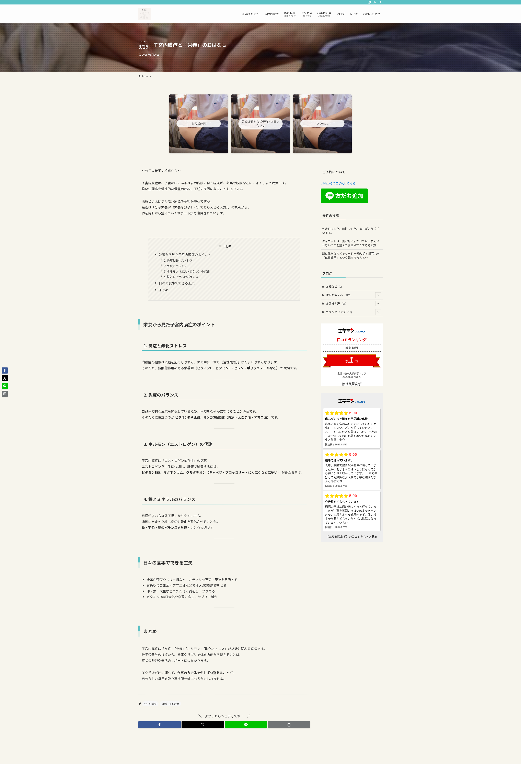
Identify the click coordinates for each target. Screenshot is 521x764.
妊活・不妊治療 (170, 703)
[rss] (374, 2)
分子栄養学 (150, 703)
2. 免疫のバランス (175, 266)
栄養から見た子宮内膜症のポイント (185, 254)
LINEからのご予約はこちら (338, 183)
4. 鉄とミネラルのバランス (181, 276)
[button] (159, 724)
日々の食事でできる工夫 (177, 283)
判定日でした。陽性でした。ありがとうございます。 (350, 231)
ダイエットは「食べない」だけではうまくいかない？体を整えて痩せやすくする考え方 (350, 243)
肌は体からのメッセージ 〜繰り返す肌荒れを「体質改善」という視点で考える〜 (351, 255)
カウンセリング (339, 312)
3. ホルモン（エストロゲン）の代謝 (187, 271)
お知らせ (334, 286)
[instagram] (369, 2)
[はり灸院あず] (144, 14)
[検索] (380, 2)
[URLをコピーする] (289, 724)
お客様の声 (336, 303)
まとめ (164, 289)
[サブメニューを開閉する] (378, 295)
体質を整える (338, 295)
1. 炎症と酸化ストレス (178, 260)
